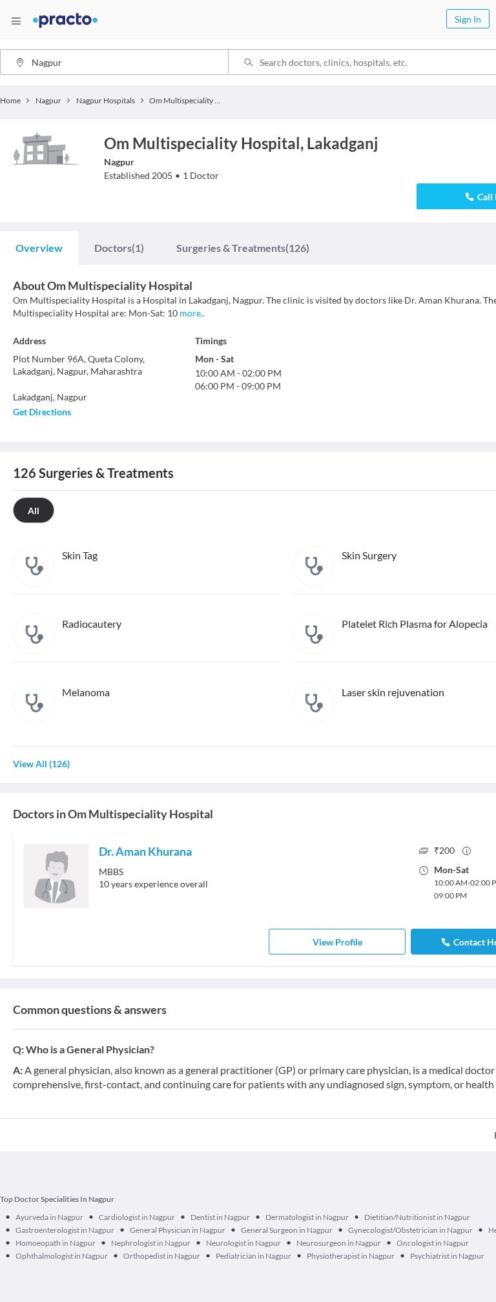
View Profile (337, 941)
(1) (119, 248)
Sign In (468, 19)
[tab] (39, 248)
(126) (242, 248)
